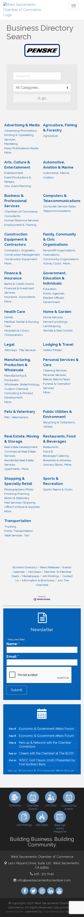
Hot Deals (34, 571)
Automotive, (51, 173)
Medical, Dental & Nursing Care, (21, 324)
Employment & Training (20, 224)
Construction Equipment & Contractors (15, 239)
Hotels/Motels (52, 350)
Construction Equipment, (20, 259)
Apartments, (12, 469)
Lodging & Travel (58, 344)
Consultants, (12, 216)
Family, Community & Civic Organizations (59, 239)
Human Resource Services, (21, 220)
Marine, (65, 173)
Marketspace (30, 576)
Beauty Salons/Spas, (56, 379)
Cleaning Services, (55, 370)
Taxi (26, 535)
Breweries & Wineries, (57, 460)
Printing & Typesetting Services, (19, 137)
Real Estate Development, (21, 447)
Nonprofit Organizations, (59, 250)
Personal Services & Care (61, 362)
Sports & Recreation (53, 481)
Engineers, (28, 250)
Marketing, (11, 143)
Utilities (48, 426)
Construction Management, (22, 254)
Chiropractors (13, 334)
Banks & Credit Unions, (19, 283)
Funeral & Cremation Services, (57, 386)
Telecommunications (57, 211)
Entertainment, (13, 173)
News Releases (49, 567)
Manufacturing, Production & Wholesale (17, 365)
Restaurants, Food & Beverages (59, 438)
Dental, (9, 317)
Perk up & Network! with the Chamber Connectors (45, 742)
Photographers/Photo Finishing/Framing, (19, 491)
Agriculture (50, 135)
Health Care (14, 312)
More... (8, 152)
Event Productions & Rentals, (17, 179)
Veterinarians (19, 417)
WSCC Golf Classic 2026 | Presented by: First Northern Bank (47, 759)
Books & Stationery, (17, 498)
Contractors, (12, 250)
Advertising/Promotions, (20, 130)
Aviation (48, 177)
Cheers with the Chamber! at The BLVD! (46, 751)
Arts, (7, 186)
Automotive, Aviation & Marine (58, 164)
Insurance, (11, 297)
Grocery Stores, (53, 464)
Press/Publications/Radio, (21, 148)
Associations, (51, 254)
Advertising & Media (22, 125)
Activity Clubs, (52, 263)
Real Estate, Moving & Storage (21, 438)
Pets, (7, 417)
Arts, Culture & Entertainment (17, 164)
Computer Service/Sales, (59, 206)
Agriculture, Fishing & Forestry (60, 127)
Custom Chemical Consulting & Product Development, (18, 393)
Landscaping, (52, 326)
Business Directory (25, 567)
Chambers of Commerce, (21, 211)
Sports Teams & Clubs (57, 489)
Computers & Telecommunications (62, 198)
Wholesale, (11, 384)
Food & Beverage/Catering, (56, 453)
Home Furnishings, (55, 321)
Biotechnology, (30, 384)
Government (51, 302)
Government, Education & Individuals (54, 278)
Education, (50, 289)
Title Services (27, 350)
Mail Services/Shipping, (20, 502)
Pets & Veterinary (19, 412)
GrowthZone (14, 911)
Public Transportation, (18, 530)
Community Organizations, (61, 259)
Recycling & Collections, (59, 422)
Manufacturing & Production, (15, 378)
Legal (9, 344)
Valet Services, (13, 535)
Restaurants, (51, 447)
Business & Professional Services (15, 201)
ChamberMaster (54, 911)
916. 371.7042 (43, 874)
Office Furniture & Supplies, (22, 506)
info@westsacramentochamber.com (43, 880)
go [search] (44, 98)
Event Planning (21, 186)
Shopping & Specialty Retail (18, 481)
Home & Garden (57, 312)
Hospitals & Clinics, (17, 330)
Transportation (17, 521)
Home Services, (53, 317)
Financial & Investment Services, (19, 290)
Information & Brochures (38, 580)
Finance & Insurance (13, 275)
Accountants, (27, 297)
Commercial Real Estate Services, (20, 453)
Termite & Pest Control (58, 330)
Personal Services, (55, 375)
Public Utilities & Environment (57, 414)
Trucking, (10, 526)
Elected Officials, (54, 297)
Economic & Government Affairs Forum (46, 733)
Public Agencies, (54, 293)
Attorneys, (10, 350)
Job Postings (50, 576)
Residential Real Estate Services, (19, 462)
